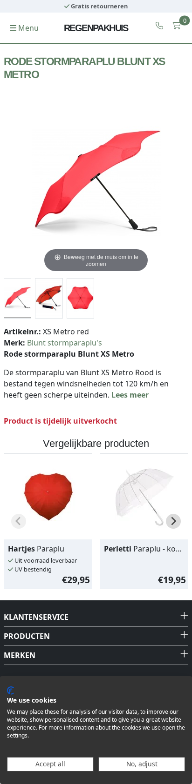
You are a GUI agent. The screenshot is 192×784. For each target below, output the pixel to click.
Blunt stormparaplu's (64, 343)
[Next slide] (173, 521)
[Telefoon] (159, 25)
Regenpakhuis (96, 28)
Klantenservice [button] (36, 617)
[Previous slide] (18, 521)
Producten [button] (27, 636)
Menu (27, 28)
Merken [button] (19, 655)
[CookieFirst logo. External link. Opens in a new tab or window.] (10, 690)
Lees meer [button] (130, 395)
